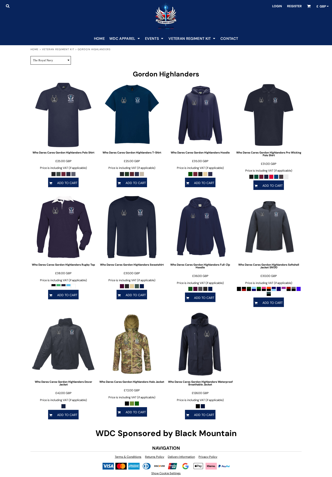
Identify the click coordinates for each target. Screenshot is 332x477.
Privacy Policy (208, 457)
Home (34, 49)
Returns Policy (154, 457)
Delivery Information (181, 457)
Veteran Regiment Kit (58, 49)
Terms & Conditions (128, 457)
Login (277, 6)
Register (294, 6)
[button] (7, 6)
